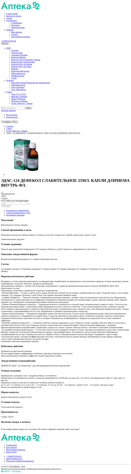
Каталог (5, 44)
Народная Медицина (20, 71)
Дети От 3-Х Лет (18, 94)
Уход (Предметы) (18, 90)
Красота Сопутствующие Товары (25, 60)
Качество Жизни (18, 57)
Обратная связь (18, 27)
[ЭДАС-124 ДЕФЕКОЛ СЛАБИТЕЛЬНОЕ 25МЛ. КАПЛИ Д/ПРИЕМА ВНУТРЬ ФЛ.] (25, 174)
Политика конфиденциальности (20, 461)
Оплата (14, 34)
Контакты (15, 25)
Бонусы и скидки (13, 16)
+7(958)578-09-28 (8, 41)
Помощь (9, 30)
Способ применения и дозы (18, 213)
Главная (9, 126)
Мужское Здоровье (19, 101)
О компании (11, 20)
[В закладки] (2, 192)
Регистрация (11, 115)
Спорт (14, 78)
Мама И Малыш (18, 99)
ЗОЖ (8, 48)
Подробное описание (15, 215)
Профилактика (17, 76)
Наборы (14, 69)
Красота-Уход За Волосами (23, 62)
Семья (9, 92)
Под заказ (6, 206)
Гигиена (14, 50)
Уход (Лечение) (18, 87)
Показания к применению (17, 210)
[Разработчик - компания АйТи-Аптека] (11, 472)
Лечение (10, 80)
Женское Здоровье (19, 96)
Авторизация (12, 117)
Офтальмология (18, 73)
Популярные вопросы (20, 37)
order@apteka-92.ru (14, 459)
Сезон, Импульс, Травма (21, 103)
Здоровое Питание (19, 55)
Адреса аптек (12, 14)
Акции (9, 18)
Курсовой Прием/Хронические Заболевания (30, 83)
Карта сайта (11, 452)
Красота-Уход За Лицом (21, 64)
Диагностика (17, 53)
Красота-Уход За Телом (21, 66)
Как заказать (16, 32)
